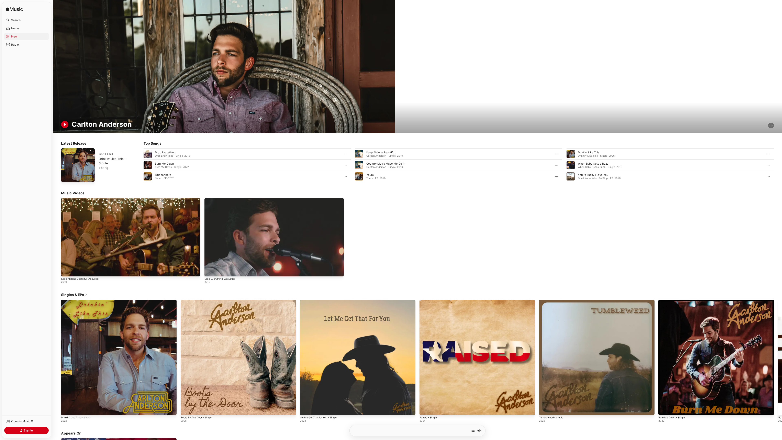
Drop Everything (165, 152)
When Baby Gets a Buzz (593, 163)
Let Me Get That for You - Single (321, 301)
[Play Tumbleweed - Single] (544, 410)
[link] (74, 295)
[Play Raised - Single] (425, 410)
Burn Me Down (164, 163)
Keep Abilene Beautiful (380, 152)
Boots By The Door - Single (198, 301)
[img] (14, 9)
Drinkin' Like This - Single (77, 301)
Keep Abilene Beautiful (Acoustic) (80, 278)
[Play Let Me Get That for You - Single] (305, 410)
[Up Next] (473, 430)
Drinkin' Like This (588, 152)
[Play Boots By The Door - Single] (186, 410)
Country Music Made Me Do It (385, 163)
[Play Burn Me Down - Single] (663, 410)
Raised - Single (429, 301)
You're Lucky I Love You (593, 174)
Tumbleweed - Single (552, 301)
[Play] (64, 124)
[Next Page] (778, 165)
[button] (26, 20)
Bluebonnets (163, 174)
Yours (370, 174)
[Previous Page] (139, 165)
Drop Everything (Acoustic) (219, 278)
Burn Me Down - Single (673, 301)
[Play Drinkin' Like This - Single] (66, 177)
